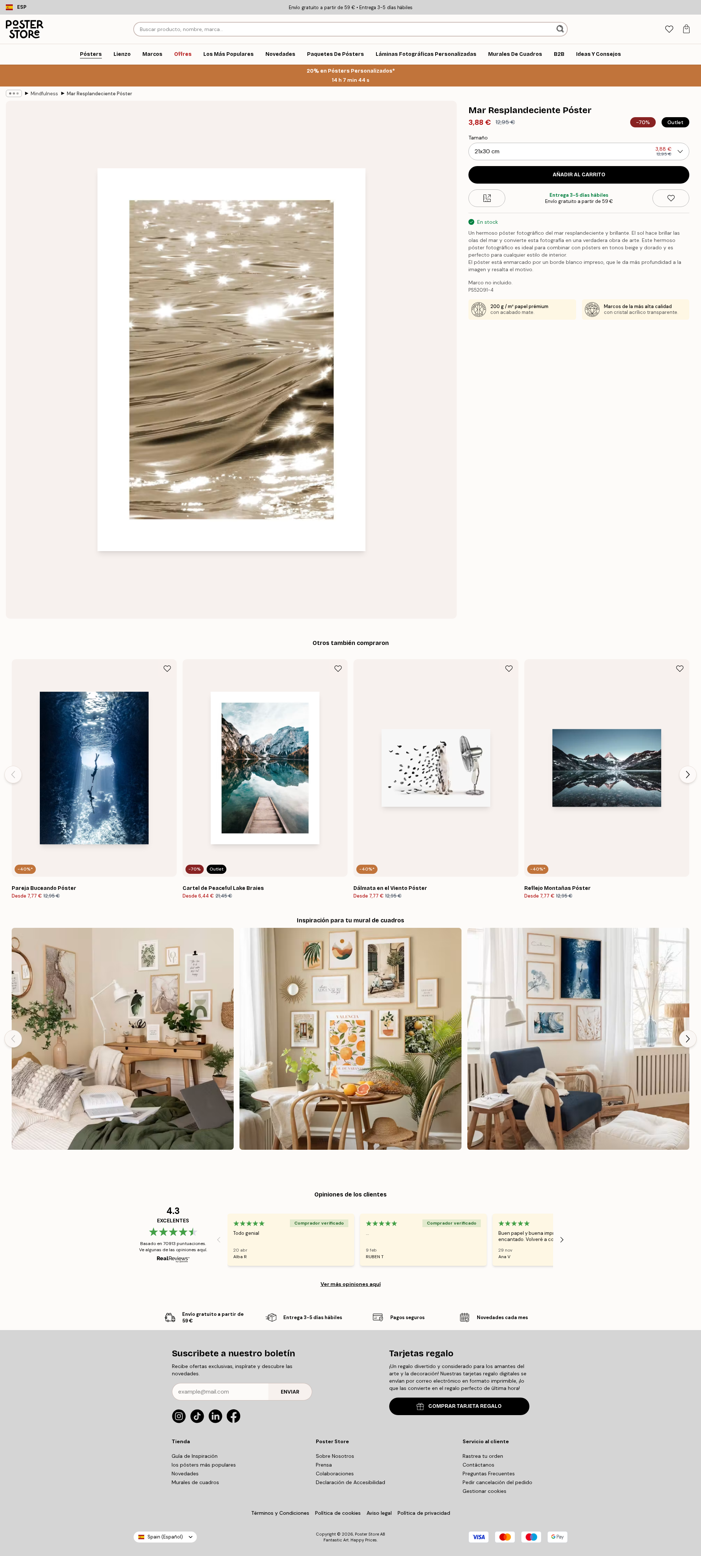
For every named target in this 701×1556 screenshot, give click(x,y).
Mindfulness (44, 94)
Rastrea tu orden (483, 1456)
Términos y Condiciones (280, 1513)
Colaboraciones (335, 1473)
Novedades (185, 1473)
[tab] (669, 29)
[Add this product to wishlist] (670, 198)
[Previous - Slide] (13, 774)
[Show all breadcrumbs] (14, 93)
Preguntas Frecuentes (489, 1473)
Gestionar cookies (484, 1491)
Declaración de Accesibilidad (350, 1482)
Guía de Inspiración (195, 1456)
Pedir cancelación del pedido (497, 1482)
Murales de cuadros (195, 1482)
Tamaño (478, 137)
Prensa (324, 1464)
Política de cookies (338, 1513)
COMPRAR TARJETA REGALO (465, 1406)
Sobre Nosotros (335, 1456)
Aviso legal (379, 1513)
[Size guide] (486, 198)
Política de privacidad (424, 1513)
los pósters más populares (204, 1464)
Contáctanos (478, 1464)
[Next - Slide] (688, 774)
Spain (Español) (165, 1537)
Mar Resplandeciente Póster (99, 94)
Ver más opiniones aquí (351, 1284)
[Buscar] (561, 29)
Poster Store (367, 1534)
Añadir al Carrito (579, 175)
